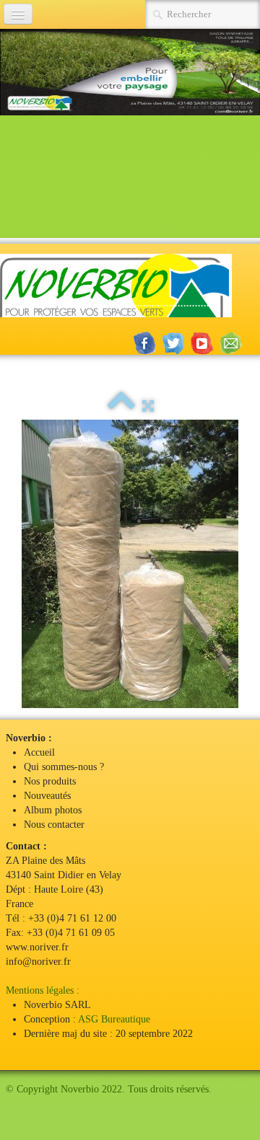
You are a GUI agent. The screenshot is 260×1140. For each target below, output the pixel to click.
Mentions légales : (42, 990)
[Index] (121, 406)
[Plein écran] (148, 406)
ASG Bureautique (114, 1019)
